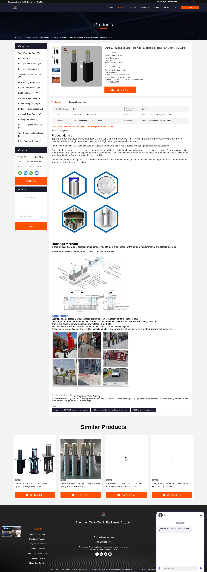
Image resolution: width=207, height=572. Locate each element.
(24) (29, 88)
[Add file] (159, 568)
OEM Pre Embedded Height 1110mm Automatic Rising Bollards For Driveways (35, 485)
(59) (29, 53)
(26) (30, 109)
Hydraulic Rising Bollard (42, 37)
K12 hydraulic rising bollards (143, 410)
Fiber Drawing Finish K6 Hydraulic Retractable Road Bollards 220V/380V (126, 485)
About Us (132, 7)
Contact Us (145, 7)
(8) (28, 119)
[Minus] (201, 515)
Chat (190, 7)
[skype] (25, 173)
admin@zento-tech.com (168, 2)
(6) (29, 114)
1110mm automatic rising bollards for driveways (111, 410)
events (157, 7)
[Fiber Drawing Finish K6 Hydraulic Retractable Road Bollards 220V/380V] (126, 458)
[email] (36, 173)
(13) (29, 104)
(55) (29, 64)
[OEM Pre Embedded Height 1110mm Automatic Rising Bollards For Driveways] (35, 458)
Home (111, 7)
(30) (29, 98)
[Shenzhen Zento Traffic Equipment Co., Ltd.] (15, 7)
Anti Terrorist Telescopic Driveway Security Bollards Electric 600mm (170, 485)
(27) (29, 82)
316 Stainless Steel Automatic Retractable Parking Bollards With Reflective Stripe (78, 485)
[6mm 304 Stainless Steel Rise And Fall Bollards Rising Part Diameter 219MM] (81, 66)
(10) (30, 126)
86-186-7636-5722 (192, 2)
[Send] (201, 568)
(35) (29, 58)
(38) (28, 69)
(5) (30, 141)
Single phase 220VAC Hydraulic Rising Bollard (70, 410)
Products (121, 7)
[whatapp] (31, 173)
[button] (18, 464)
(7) (28, 93)
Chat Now (31, 180)
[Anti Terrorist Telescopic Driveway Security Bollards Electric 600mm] (172, 458)
